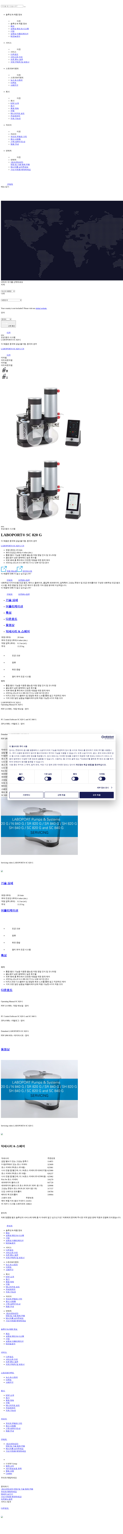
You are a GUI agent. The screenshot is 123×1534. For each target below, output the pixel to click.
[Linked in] (9, 1460)
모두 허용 (97, 795)
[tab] (64, 600)
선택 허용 (61, 795)
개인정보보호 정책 (14, 1468)
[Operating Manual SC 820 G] (4, 717)
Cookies (9, 1473)
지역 (3, 285)
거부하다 (26, 795)
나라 (3, 293)
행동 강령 (10, 1471)
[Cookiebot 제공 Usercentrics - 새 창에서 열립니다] (103, 737)
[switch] (48, 779)
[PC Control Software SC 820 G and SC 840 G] (4, 732)
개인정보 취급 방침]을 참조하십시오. (92, 764)
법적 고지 (10, 1466)
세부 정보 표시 (103, 788)
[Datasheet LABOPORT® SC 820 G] (4, 747)
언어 (3, 313)
